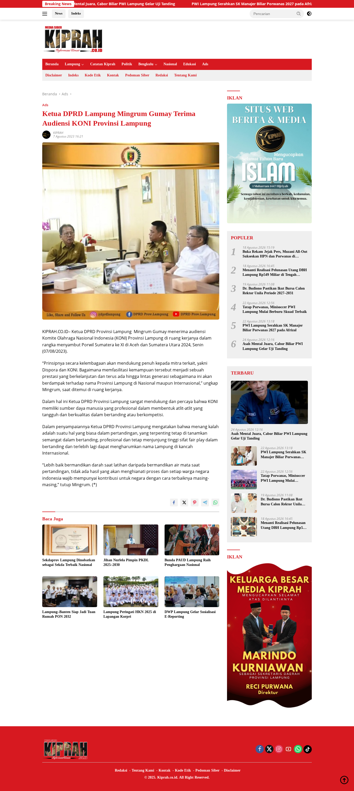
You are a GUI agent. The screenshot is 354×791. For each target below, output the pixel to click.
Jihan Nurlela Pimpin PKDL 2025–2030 (125, 562)
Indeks (76, 13)
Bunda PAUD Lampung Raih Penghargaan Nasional (188, 562)
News (58, 13)
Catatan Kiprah (102, 64)
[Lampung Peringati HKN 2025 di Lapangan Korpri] (130, 591)
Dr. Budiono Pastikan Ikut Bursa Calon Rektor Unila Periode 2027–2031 (274, 290)
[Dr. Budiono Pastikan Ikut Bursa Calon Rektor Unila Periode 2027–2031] (244, 503)
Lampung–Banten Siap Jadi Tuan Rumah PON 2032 (68, 614)
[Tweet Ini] (184, 502)
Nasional (170, 64)
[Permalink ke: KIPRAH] (46, 134)
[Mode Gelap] (309, 13)
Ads (205, 64)
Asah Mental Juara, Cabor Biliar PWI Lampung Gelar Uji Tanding (83, 4)
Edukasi (189, 64)
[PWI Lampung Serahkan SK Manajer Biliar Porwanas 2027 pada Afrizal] (244, 456)
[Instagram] (279, 749)
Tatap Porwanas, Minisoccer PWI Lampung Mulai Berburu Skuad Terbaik (275, 309)
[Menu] (45, 13)
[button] (299, 13)
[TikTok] (307, 749)
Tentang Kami (185, 75)
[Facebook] (260, 749)
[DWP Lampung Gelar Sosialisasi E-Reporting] (192, 591)
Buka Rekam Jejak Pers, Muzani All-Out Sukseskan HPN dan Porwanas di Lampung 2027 (275, 254)
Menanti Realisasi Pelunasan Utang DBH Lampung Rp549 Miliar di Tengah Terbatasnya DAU (275, 272)
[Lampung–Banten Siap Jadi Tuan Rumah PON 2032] (69, 591)
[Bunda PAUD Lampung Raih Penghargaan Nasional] (192, 539)
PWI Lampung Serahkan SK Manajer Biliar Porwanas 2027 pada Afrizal (219, 4)
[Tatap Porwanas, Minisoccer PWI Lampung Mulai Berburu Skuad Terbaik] (244, 479)
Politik (127, 64)
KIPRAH (58, 133)
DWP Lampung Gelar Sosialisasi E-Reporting (190, 614)
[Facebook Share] (174, 502)
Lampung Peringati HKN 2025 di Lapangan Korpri (129, 614)
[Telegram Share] (205, 502)
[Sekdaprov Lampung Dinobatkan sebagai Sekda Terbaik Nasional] (69, 539)
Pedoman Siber (137, 75)
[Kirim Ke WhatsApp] (215, 502)
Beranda (52, 64)
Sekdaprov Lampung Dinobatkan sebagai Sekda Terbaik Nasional (68, 562)
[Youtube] (288, 749)
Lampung (72, 64)
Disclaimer (53, 75)
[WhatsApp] (298, 749)
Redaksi (161, 75)
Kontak (113, 75)
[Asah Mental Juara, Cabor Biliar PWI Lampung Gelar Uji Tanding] (269, 402)
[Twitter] (269, 749)
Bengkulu (145, 64)
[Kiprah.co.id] (73, 38)
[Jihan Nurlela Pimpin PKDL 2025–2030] (130, 539)
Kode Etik (93, 75)
